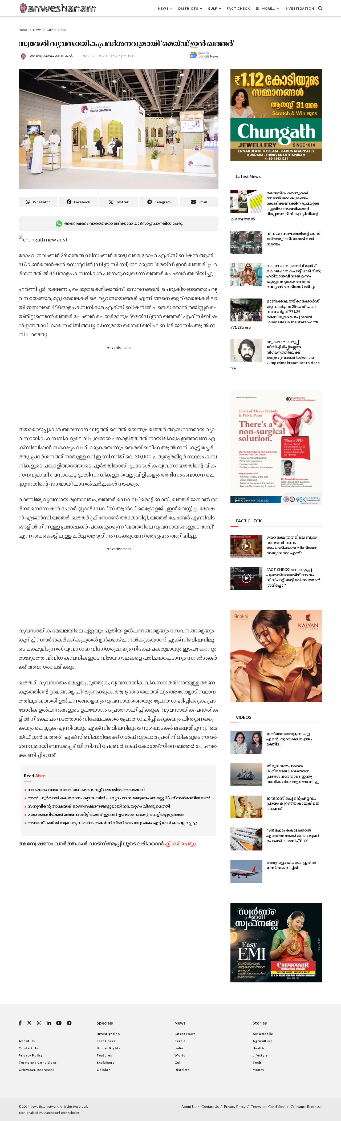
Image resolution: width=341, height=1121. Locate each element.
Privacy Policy (31, 1055)
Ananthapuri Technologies (61, 1113)
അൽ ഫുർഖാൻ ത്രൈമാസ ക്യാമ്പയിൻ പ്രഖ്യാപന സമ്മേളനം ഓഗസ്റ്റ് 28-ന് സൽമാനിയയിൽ (119, 797)
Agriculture (263, 1041)
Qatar (62, 30)
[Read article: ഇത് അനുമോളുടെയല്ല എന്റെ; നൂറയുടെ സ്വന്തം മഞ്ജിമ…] (246, 742)
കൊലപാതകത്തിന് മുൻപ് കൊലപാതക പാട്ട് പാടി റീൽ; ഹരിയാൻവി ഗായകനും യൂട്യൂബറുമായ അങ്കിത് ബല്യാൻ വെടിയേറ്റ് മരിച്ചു (293, 276)
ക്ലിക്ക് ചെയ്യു (180, 843)
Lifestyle (260, 1055)
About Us (27, 1041)
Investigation (299, 8)
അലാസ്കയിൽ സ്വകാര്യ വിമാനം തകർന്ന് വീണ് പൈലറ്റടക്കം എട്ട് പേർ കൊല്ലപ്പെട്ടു (112, 822)
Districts (188, 8)
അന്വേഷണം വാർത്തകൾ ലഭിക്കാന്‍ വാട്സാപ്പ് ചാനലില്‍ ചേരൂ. (123, 223)
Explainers (106, 1062)
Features (104, 1055)
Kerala (179, 1041)
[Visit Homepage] (57, 8)
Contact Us (28, 1048)
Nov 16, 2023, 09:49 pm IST (108, 56)
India (178, 1048)
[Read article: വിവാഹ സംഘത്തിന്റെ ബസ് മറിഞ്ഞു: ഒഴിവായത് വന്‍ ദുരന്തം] (246, 242)
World (179, 1055)
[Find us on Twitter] (29, 1023)
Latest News (185, 1034)
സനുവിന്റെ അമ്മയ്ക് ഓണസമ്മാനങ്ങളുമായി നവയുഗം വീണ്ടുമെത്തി (99, 806)
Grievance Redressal (36, 1070)
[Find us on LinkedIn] (49, 1023)
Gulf (212, 8)
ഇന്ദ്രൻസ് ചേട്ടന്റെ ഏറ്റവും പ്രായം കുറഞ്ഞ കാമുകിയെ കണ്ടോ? (292, 803)
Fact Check (238, 8)
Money (258, 1070)
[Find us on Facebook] (20, 1023)
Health (258, 1048)
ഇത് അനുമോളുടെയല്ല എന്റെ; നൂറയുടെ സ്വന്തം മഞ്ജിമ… (289, 738)
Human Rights (108, 1048)
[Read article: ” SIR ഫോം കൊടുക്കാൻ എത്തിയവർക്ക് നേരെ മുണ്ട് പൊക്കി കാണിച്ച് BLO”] (246, 839)
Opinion (104, 1070)
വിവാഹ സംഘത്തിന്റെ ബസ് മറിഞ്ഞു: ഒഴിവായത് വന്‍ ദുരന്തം (293, 238)
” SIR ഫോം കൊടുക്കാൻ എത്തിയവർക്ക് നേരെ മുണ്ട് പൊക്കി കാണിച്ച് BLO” (292, 835)
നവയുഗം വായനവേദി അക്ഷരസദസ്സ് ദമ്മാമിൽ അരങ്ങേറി (86, 789)
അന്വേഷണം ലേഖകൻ (51, 56)
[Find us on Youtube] (59, 1023)
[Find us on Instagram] (39, 1023)
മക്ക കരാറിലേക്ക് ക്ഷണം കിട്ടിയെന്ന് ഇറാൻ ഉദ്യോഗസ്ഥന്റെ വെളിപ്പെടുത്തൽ (106, 814)
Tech (257, 1062)
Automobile (263, 1034)
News (163, 8)
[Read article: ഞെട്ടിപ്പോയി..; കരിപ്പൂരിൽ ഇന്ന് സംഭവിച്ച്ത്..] (246, 871)
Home (23, 30)
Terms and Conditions (38, 1062)
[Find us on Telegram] (69, 1023)
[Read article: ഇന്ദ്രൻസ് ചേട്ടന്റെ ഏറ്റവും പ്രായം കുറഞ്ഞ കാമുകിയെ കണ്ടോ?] (246, 807)
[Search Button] (320, 8)
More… (268, 8)
